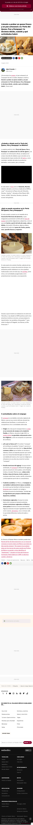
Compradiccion (6, 795)
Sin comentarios (7, 58)
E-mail (22, 58)
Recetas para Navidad (8, 720)
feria (12, 187)
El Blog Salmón (21, 790)
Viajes (18, 717)
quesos (13, 75)
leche (24, 158)
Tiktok (27, 693)
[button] (11, 69)
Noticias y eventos (22, 711)
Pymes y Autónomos (22, 793)
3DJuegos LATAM (21, 804)
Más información (26, 823)
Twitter (16, 58)
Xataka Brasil (5, 806)
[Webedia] (6, 751)
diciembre (6, 489)
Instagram (13, 693)
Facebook (14, 58)
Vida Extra (19, 762)
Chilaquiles (15, 686)
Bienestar (4, 724)
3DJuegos (19, 759)
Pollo (18, 724)
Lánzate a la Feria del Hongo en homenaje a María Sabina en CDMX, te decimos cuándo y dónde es (15, 555)
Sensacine (19, 770)
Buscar (26, 742)
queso (23, 560)
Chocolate (20, 727)
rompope (5, 418)
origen (29, 429)
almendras (15, 511)
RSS (17, 693)
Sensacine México (21, 808)
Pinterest (20, 693)
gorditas (24, 271)
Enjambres (20, 720)
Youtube (10, 693)
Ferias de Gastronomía (13, 560)
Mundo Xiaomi (5, 769)
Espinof (19, 772)
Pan (29, 560)
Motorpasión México (22, 816)
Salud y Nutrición (22, 714)
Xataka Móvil (5, 762)
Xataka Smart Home (7, 766)
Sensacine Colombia (22, 811)
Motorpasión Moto (21, 782)
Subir (27, 750)
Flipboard (19, 58)
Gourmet (4, 711)
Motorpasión (20, 780)
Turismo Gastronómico (8, 717)
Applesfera (4, 764)
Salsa (3, 727)
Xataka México (5, 804)
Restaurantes (6, 714)
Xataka (3, 759)
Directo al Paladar (6, 780)
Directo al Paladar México (8, 816)
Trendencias (5, 790)
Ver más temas (6, 733)
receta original (7, 435)
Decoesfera (5, 793)
